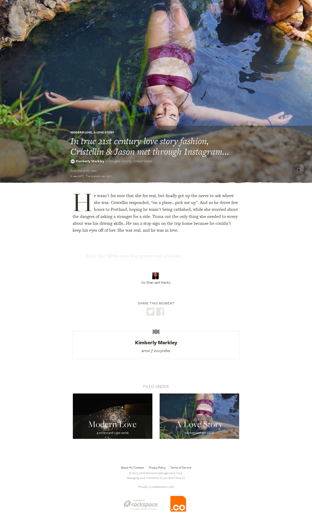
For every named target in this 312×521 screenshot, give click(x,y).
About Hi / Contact (132, 467)
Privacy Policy (157, 467)
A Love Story (104, 132)
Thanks (215, 256)
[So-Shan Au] (156, 276)
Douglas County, (130, 160)
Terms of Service (180, 467)
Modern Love (81, 132)
